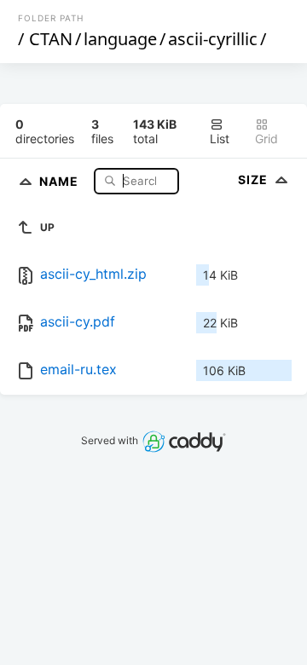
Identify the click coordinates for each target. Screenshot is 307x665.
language (120, 38)
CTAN (50, 38)
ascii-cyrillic (213, 38)
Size (254, 179)
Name (60, 180)
